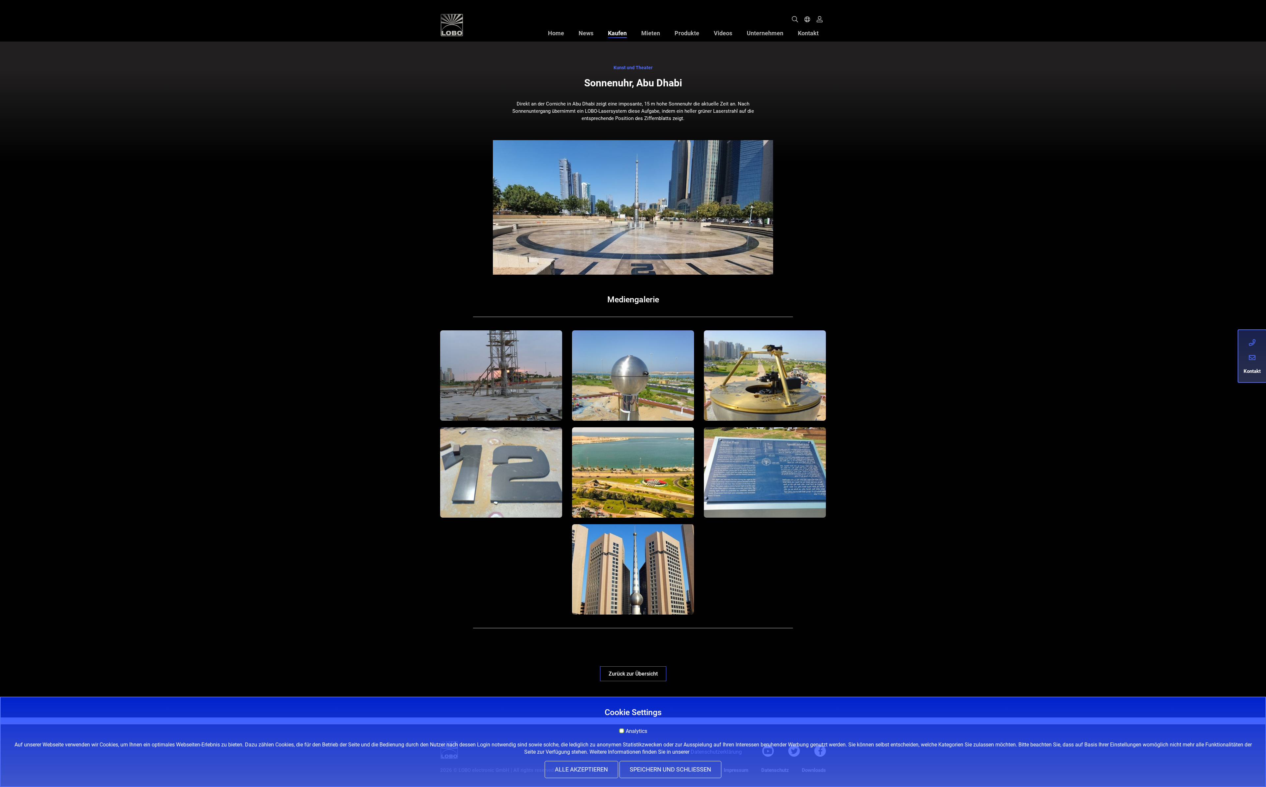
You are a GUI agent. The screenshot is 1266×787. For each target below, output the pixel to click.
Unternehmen (765, 33)
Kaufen (617, 33)
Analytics (636, 731)
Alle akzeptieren (581, 769)
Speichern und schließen (670, 769)
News (586, 33)
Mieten (650, 33)
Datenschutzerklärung (716, 752)
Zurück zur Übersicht (633, 674)
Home (556, 33)
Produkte (687, 33)
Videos (723, 33)
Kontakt (808, 33)
